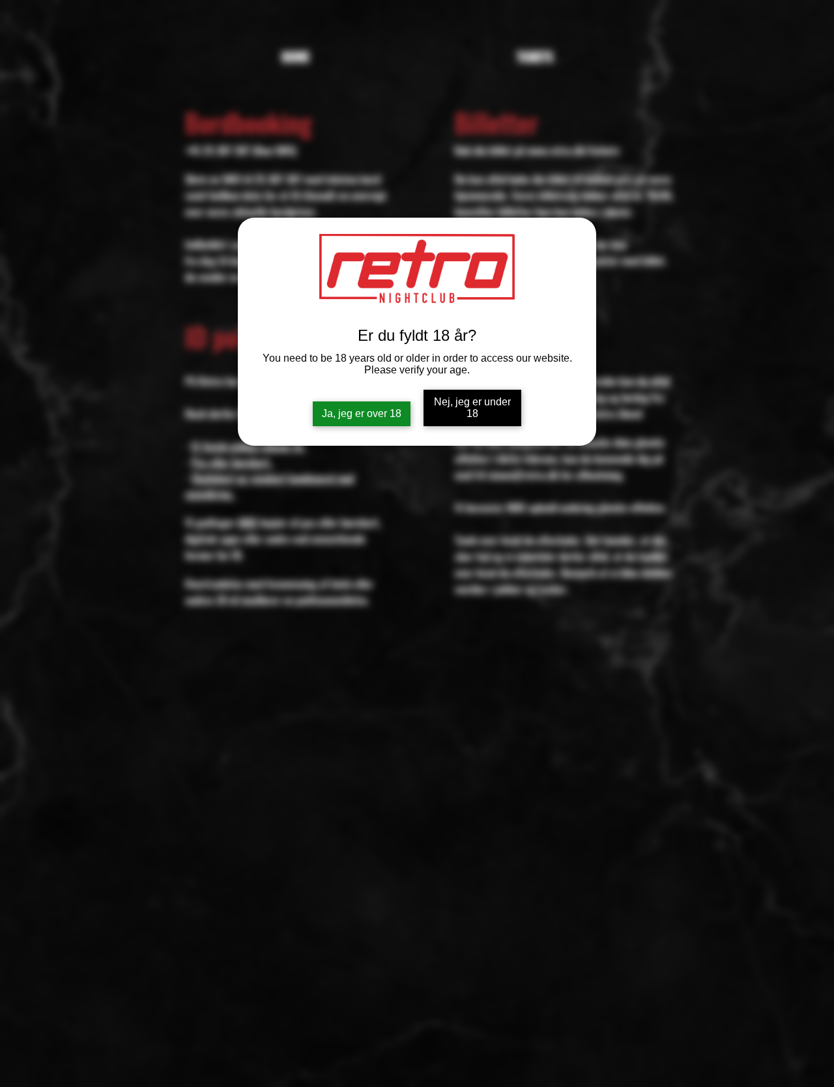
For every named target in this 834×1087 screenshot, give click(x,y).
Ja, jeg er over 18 (361, 413)
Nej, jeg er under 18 (472, 407)
